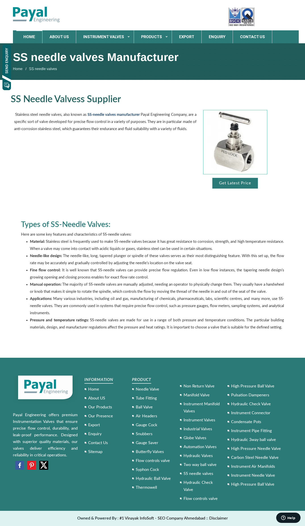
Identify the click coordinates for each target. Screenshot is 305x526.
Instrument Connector (250, 413)
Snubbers (144, 434)
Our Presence (100, 416)
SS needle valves (43, 69)
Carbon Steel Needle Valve (255, 458)
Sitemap (95, 452)
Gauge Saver (147, 443)
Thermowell (146, 488)
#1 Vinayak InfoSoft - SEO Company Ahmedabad (162, 518)
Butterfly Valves (150, 452)
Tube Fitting (146, 398)
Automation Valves (200, 447)
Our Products (100, 407)
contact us (252, 36)
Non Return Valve (199, 386)
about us (59, 36)
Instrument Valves (103, 36)
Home (18, 69)
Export (186, 36)
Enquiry (217, 36)
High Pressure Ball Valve (252, 386)
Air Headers (146, 416)
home (29, 36)
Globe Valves (195, 438)
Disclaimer (218, 518)
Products (151, 36)
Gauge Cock (146, 425)
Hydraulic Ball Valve (153, 479)
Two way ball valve (200, 465)
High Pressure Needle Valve (256, 449)
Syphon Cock (147, 470)
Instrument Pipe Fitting (251, 431)
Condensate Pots (246, 422)
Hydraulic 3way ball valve (253, 440)
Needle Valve (147, 389)
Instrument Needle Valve (253, 476)
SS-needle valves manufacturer (114, 114)
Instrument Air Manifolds (253, 467)
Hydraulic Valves (198, 456)
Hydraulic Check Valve (251, 404)
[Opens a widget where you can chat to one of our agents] (288, 518)
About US (96, 398)
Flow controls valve (153, 461)
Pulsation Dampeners (250, 395)
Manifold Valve (197, 395)
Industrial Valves (198, 429)
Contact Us (98, 443)
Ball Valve (144, 407)
